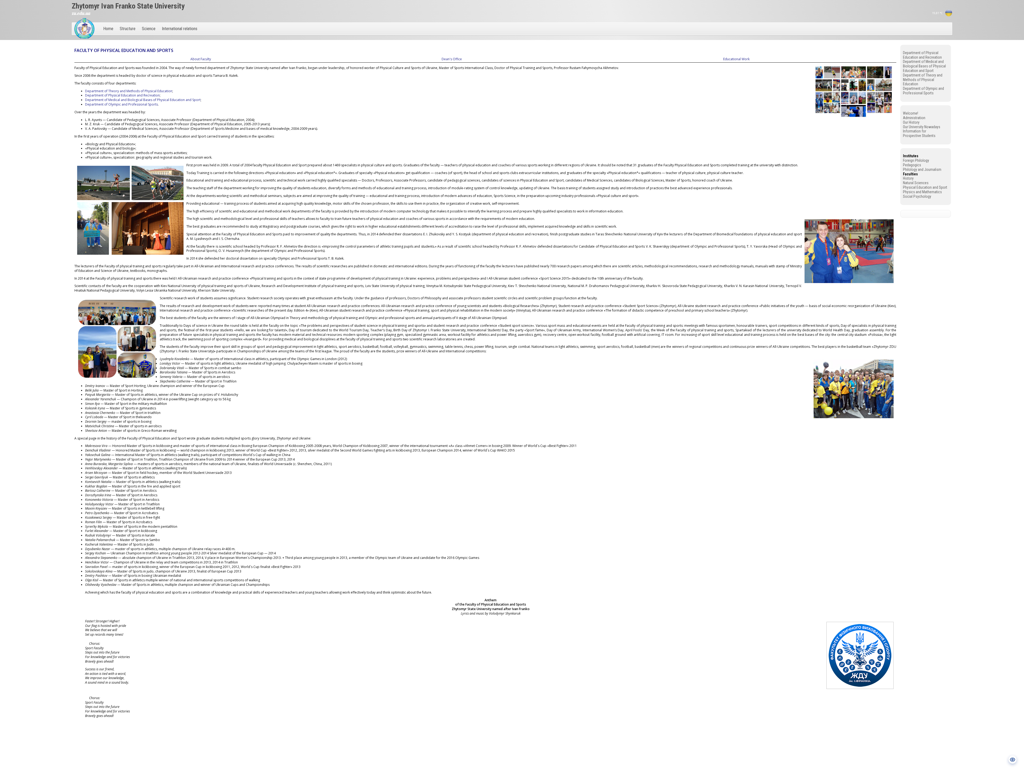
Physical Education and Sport (925, 187)
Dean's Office (452, 59)
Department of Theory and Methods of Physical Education (128, 91)
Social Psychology (917, 196)
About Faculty (200, 59)
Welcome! (910, 113)
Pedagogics (912, 165)
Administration (914, 118)
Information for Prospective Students (919, 133)
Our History (911, 122)
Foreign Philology (916, 160)
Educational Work (736, 59)
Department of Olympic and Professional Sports (121, 104)
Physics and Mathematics (922, 192)
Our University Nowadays (921, 127)
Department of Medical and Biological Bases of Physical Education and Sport (143, 100)
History (908, 178)
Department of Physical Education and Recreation (122, 95)
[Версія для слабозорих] (1013, 760)
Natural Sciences (916, 183)
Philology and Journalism (922, 169)
